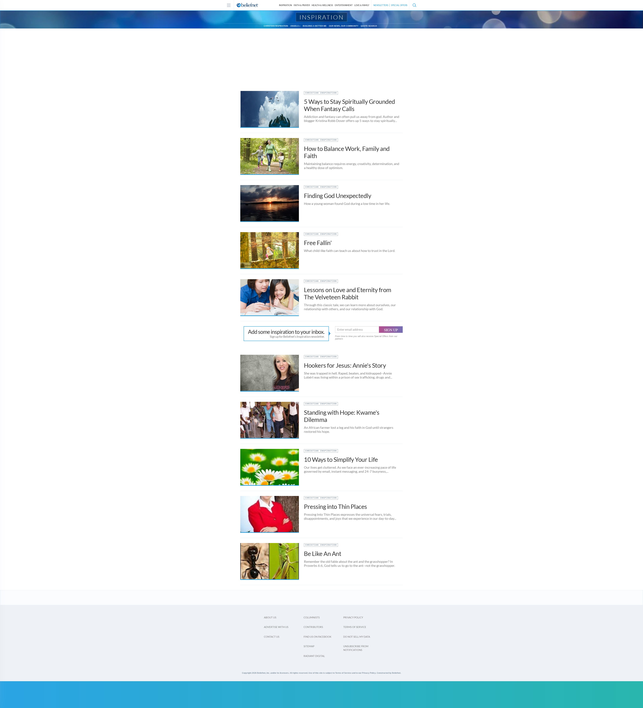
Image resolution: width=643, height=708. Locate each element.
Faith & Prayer (302, 5)
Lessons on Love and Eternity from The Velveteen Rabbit (347, 293)
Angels (294, 26)
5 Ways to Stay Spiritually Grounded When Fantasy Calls (349, 105)
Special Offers (399, 5)
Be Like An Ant (322, 553)
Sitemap (309, 646)
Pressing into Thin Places (335, 506)
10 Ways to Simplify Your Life (341, 459)
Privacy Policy (353, 617)
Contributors (313, 626)
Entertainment (343, 5)
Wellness (322, 5)
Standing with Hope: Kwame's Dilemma (341, 416)
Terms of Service (354, 626)
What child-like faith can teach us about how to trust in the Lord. (349, 251)
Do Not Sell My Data (356, 636)
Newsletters (380, 5)
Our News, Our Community (343, 26)
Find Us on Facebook (317, 636)
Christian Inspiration (276, 26)
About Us (270, 617)
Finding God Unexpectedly (337, 195)
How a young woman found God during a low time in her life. (347, 203)
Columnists (312, 617)
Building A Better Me (315, 26)
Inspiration (285, 5)
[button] (414, 5)
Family (361, 5)
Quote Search (369, 26)
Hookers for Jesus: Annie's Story (345, 365)
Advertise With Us (276, 626)
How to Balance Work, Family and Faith (347, 152)
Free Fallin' (318, 242)
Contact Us (271, 636)
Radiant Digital (314, 655)
